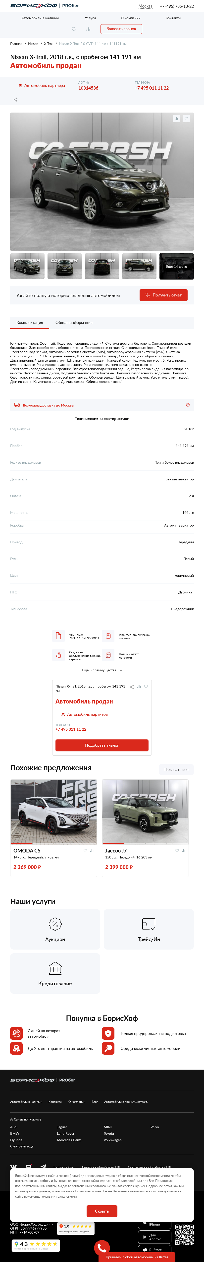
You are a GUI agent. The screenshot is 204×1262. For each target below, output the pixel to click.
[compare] (88, 29)
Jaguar (62, 1127)
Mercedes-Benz (69, 1140)
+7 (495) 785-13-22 (177, 6)
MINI (108, 1127)
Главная (16, 43)
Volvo (155, 1127)
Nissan (33, 43)
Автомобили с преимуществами (126, 1102)
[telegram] (43, 1167)
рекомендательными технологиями (50, 1196)
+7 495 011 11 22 (152, 88)
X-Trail (48, 43)
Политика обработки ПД (100, 1167)
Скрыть (102, 1211)
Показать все (176, 769)
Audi (13, 1127)
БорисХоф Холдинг (36, 1224)
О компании (131, 17)
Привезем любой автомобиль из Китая (137, 1257)
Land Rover (65, 1133)
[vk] (13, 1167)
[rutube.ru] (28, 1167)
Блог (95, 1102)
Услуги (90, 17)
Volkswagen (113, 1140)
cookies (96, 1191)
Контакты (173, 17)
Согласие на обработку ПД (149, 1167)
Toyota (109, 1133)
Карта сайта (63, 1167)
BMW (14, 1133)
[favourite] (74, 29)
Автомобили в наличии (40, 17)
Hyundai (16, 1140)
